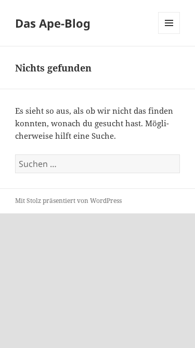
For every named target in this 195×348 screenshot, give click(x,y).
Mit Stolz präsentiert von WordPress (68, 200)
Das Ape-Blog (52, 23)
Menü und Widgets (169, 33)
